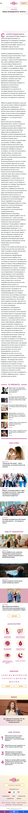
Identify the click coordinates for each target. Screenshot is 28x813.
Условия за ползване (21, 802)
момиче (8, 686)
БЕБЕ (14, 796)
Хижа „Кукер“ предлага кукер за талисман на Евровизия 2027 (18, 432)
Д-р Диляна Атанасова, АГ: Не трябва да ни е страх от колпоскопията (14, 720)
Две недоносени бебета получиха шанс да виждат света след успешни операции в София (13, 608)
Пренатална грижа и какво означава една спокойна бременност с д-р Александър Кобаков (14, 738)
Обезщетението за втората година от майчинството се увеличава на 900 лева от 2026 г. (15, 753)
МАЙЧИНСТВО (21, 796)
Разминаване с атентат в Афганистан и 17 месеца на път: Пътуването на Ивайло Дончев (17, 415)
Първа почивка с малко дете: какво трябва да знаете (12, 582)
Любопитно (5, 550)
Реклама (13, 802)
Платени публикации (18, 804)
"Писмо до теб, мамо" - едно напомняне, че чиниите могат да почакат (13, 465)
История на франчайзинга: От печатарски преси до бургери (18, 405)
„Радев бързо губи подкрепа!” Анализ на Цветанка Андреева (18, 424)
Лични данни (8, 804)
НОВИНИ (19, 798)
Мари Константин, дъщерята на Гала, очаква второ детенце (15, 746)
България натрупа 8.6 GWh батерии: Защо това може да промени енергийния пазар (17, 398)
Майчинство (5, 461)
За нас (3, 802)
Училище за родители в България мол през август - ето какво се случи (14, 521)
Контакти (8, 802)
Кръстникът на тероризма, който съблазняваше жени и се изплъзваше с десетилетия (17, 390)
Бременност (5, 488)
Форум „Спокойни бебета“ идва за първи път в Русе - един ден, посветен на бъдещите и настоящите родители (13, 493)
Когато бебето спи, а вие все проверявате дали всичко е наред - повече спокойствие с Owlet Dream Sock (13, 554)
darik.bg (10, 419)
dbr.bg (10, 394)
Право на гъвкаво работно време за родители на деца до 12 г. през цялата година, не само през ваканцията (15, 762)
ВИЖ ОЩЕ (14, 616)
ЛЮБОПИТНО (10, 798)
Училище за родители (24, 3)
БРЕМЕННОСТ (6, 796)
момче (21, 686)
